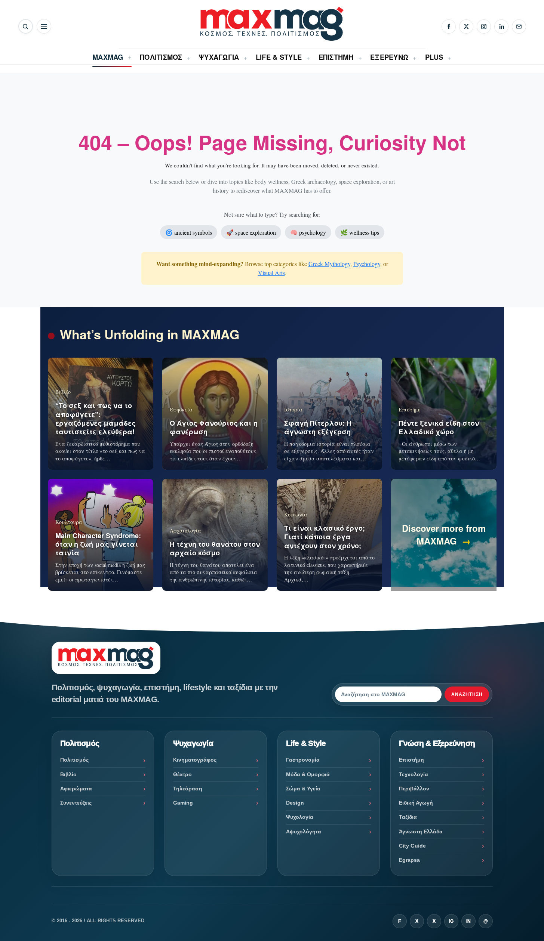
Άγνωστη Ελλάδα (421, 831)
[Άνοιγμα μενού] (44, 26)
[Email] (519, 26)
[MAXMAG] (271, 24)
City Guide (412, 846)
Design (295, 803)
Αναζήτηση (467, 694)
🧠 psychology (308, 232)
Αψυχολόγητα (303, 831)
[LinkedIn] (501, 26)
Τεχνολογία (413, 774)
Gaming (183, 803)
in (468, 921)
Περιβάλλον (414, 789)
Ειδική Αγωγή (416, 803)
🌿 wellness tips (359, 232)
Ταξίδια (408, 817)
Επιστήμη (411, 760)
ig (451, 921)
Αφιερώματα (76, 789)
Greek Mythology (329, 264)
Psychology (366, 264)
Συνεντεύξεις (76, 803)
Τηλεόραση (187, 789)
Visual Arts (271, 273)
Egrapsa (409, 860)
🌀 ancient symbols (188, 232)
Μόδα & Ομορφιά (308, 774)
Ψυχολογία (299, 817)
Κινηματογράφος (194, 760)
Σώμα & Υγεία (303, 789)
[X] (466, 26)
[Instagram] (484, 26)
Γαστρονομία (303, 760)
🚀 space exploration (251, 232)
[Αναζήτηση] (26, 26)
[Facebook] (449, 26)
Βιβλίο (68, 774)
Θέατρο (182, 774)
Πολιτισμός (74, 760)
